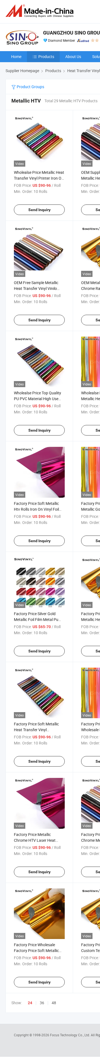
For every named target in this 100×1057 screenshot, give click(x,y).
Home (16, 56)
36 (42, 1002)
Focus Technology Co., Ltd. (70, 1035)
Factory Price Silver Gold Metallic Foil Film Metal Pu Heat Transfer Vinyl (36, 619)
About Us (73, 56)
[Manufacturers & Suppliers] (41, 10)
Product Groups (30, 86)
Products (46, 56)
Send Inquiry (39, 210)
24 (30, 1003)
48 (54, 1002)
